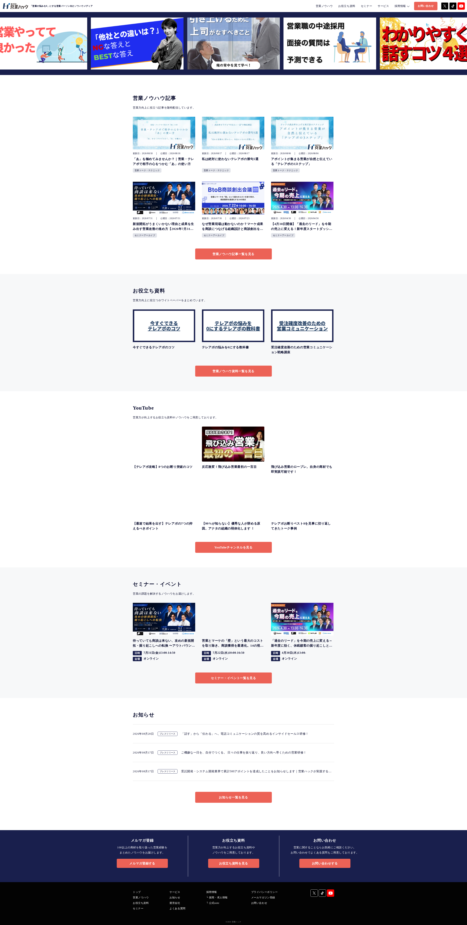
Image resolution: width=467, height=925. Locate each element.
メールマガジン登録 (263, 897)
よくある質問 (177, 908)
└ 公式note (212, 903)
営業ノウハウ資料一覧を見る (233, 371)
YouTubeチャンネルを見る (233, 547)
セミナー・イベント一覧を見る (233, 678)
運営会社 (174, 903)
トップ (137, 892)
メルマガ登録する (142, 863)
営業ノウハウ (324, 6)
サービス (383, 6)
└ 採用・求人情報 (217, 897)
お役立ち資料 (346, 6)
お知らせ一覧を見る (233, 797)
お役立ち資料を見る (233, 863)
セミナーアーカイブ (145, 235)
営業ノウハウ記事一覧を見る (233, 254)
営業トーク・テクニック (147, 170)
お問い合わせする (325, 863)
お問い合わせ (426, 6)
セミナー (366, 6)
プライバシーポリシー (264, 892)
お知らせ (174, 897)
